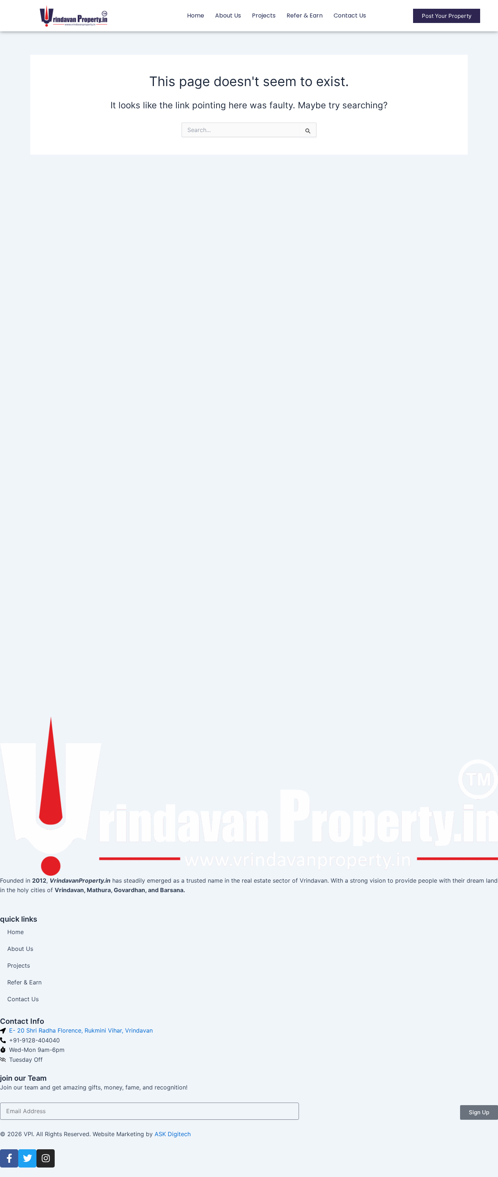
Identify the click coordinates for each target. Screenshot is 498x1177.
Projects (264, 15)
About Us (228, 15)
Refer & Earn (305, 15)
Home (195, 15)
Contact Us (350, 15)
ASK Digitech (173, 1134)
